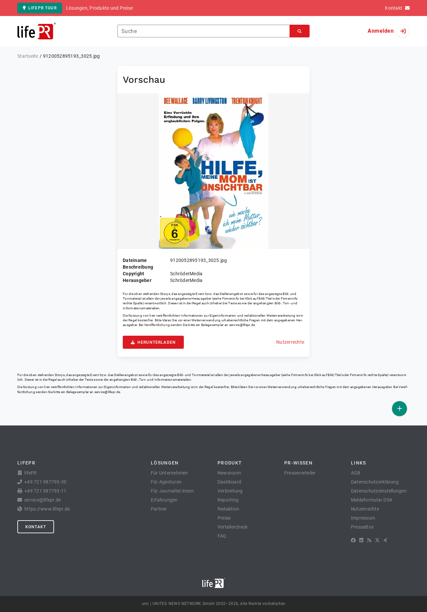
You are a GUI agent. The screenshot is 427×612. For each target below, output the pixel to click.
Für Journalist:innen (172, 491)
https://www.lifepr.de (47, 509)
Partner (159, 509)
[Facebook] (353, 540)
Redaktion (228, 509)
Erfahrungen (164, 500)
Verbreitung (230, 491)
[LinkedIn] (361, 540)
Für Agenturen (166, 482)
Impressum (363, 518)
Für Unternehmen (169, 473)
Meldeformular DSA (371, 500)
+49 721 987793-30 (45, 482)
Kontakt (35, 527)
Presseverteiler (300, 473)
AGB (356, 473)
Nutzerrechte (290, 342)
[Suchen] (300, 31)
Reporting (228, 500)
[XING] (385, 540)
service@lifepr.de (242, 325)
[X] (377, 540)
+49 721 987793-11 (45, 491)
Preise (224, 518)
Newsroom (229, 473)
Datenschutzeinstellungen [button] (379, 491)
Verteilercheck (233, 527)
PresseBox (362, 527)
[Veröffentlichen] (399, 408)
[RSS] (369, 540)
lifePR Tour (42, 8)
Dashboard (229, 482)
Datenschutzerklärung (375, 482)
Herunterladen (156, 342)
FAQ (222, 536)
